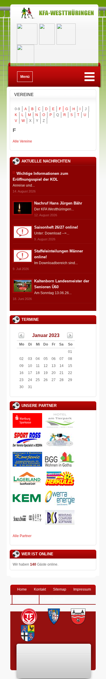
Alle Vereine (22, 141)
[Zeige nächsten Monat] (70, 337)
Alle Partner (22, 536)
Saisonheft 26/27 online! (56, 227)
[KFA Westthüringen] (54, 18)
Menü (24, 77)
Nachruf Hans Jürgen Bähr (58, 203)
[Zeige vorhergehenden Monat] (21, 337)
